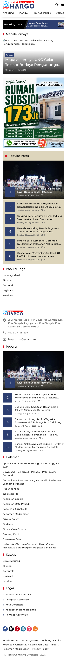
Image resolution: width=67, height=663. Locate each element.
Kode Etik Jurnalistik (15, 508)
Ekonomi (8, 280)
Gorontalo (8, 285)
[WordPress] (23, 628)
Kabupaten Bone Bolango (21, 609)
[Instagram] (29, 628)
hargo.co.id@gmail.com (22, 339)
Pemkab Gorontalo (17, 614)
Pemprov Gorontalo (17, 599)
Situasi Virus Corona (14, 529)
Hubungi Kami (11, 488)
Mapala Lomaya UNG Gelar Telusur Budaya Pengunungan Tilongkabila (32, 62)
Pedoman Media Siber (16, 514)
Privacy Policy (11, 519)
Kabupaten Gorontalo (18, 594)
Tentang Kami (11, 534)
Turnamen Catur (12, 539)
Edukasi (9, 55)
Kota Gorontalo (14, 604)
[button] (57, 5)
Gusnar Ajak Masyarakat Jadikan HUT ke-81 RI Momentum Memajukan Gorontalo (38, 255)
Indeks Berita (10, 493)
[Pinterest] (17, 628)
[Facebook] (5, 628)
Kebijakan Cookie (13, 498)
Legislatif (8, 290)
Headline (8, 295)
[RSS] (35, 628)
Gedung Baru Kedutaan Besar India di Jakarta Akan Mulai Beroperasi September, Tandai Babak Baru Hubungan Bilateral (39, 217)
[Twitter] (11, 628)
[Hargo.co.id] (19, 4)
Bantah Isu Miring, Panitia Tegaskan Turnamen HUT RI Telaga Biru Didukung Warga (38, 230)
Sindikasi (8, 524)
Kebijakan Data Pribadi (16, 503)
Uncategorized (11, 275)
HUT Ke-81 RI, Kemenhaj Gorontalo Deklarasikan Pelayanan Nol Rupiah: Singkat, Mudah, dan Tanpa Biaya (38, 242)
